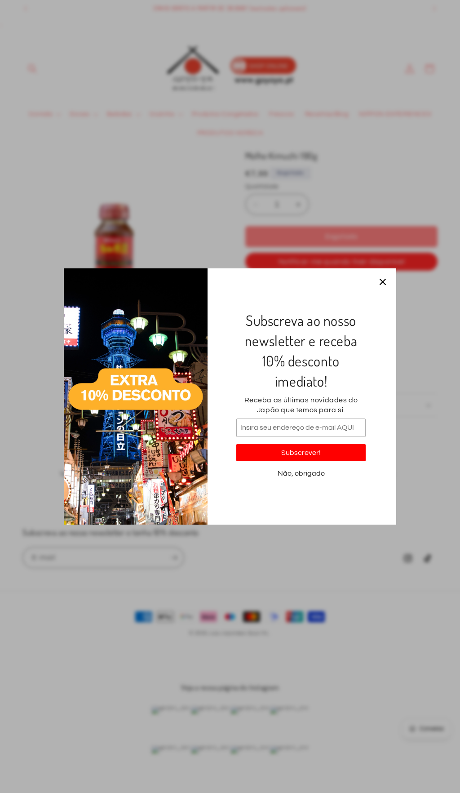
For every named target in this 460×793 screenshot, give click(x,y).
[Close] (382, 282)
